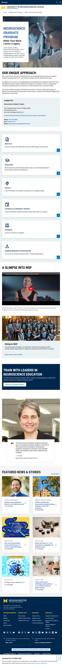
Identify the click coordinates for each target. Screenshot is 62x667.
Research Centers (36, 620)
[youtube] (14, 633)
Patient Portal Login (23, 620)
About (5, 616)
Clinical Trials (35, 616)
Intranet (48, 628)
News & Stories (7, 625)
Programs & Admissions (52, 616)
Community (6, 620)
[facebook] (4, 633)
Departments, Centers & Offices (52, 621)
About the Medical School (50, 625)
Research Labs (36, 618)
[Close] (58, 658)
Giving (5, 623)
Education (49, 613)
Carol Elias (20, 455)
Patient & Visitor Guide (24, 618)
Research (35, 613)
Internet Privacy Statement (39, 663)
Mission (5, 618)
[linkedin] (39, 633)
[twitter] (10, 633)
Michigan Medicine (9, 613)
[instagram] (7, 633)
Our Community (50, 618)
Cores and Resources (37, 623)
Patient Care (22, 613)
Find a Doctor (21, 616)
